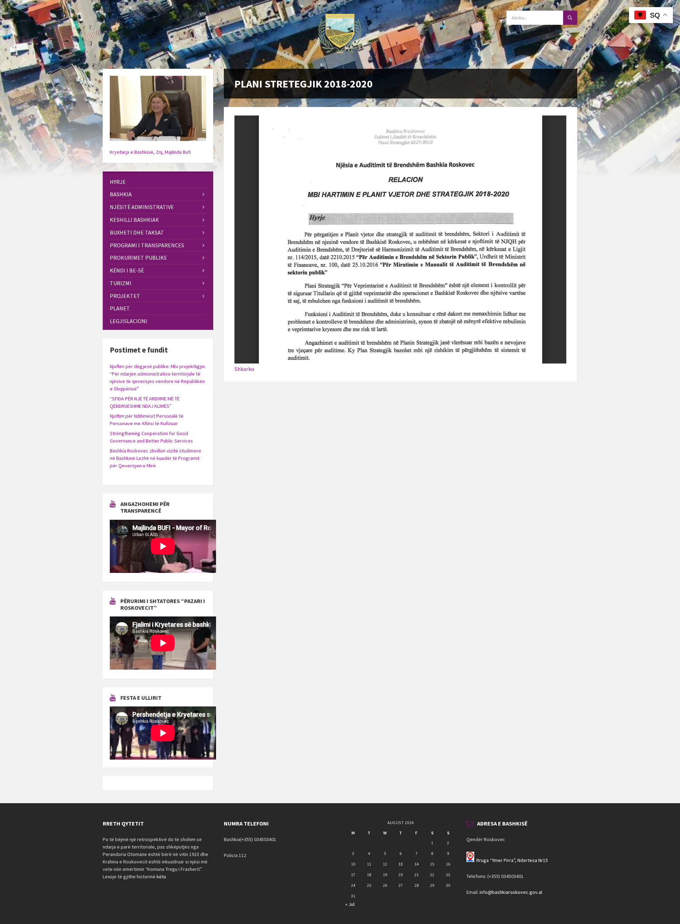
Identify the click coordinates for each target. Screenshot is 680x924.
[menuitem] (158, 182)
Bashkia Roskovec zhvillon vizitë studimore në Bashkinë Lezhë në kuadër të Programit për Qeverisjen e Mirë (155, 458)
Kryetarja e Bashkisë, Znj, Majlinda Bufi (150, 152)
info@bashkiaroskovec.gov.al (511, 892)
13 (400, 864)
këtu (161, 876)
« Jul (350, 904)
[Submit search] (570, 18)
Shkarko (244, 368)
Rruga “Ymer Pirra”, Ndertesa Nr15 (512, 860)
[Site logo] (340, 54)
